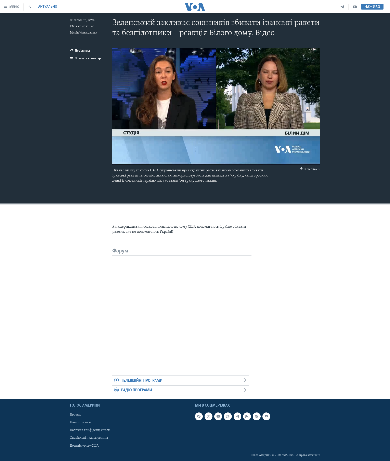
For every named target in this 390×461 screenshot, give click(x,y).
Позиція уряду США (84, 445)
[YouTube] (355, 7)
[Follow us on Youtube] (218, 416)
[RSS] (247, 416)
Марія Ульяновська (83, 32)
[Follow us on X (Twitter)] (208, 416)
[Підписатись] (266, 416)
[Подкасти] (256, 416)
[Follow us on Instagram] (228, 416)
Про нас (75, 414)
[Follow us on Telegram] (237, 416)
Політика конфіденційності (90, 430)
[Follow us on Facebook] (199, 416)
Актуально (47, 7)
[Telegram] (342, 7)
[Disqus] (181, 306)
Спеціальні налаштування (89, 437)
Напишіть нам (80, 422)
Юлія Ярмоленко (82, 26)
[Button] (80, 51)
